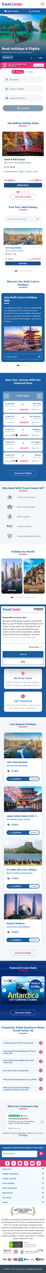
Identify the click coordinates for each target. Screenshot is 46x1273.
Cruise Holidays (8, 1183)
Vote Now (38, 65)
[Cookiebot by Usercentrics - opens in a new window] (33, 609)
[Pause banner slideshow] (31, 58)
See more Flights (23, 473)
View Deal (23, 185)
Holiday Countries (9, 1178)
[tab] (18, 72)
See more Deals (23, 196)
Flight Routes (7, 1193)
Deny (23, 662)
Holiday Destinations (10, 1174)
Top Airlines (7, 1197)
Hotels (4, 1202)
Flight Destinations (9, 1188)
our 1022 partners (16, 621)
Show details (34, 647)
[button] (11, 11)
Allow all (23, 654)
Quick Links (6, 1169)
